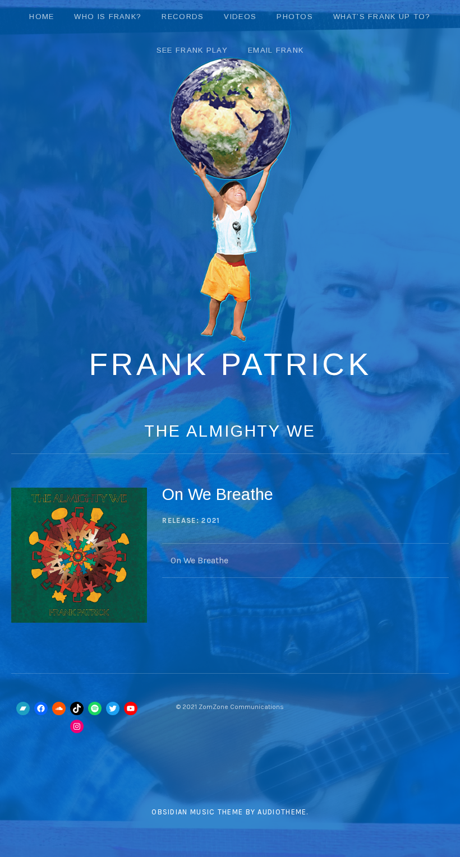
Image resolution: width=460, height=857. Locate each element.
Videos (240, 16)
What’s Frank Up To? (382, 16)
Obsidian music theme (197, 812)
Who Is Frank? (107, 16)
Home (41, 16)
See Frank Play (192, 50)
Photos (295, 16)
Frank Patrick (230, 364)
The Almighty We (230, 431)
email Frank (275, 50)
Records (183, 16)
